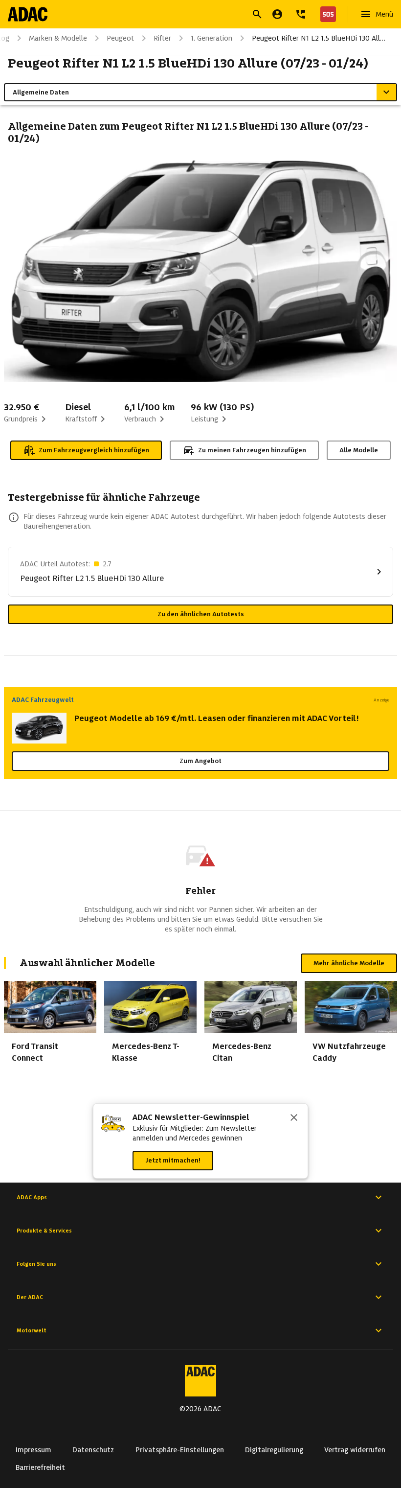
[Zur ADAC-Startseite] (27, 14)
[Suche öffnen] (257, 14)
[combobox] (189, 15)
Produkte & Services (44, 1230)
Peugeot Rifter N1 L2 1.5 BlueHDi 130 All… (318, 38)
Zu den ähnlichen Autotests (200, 614)
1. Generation (211, 38)
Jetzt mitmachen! (172, 1160)
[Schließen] (294, 1118)
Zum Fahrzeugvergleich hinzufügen (94, 450)
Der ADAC (30, 1297)
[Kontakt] (301, 14)
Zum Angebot (200, 761)
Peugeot (120, 38)
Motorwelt (31, 1330)
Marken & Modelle (58, 38)
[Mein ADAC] (277, 14)
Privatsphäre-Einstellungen (179, 1449)
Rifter (162, 38)
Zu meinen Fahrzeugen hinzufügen (252, 450)
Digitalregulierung (274, 1449)
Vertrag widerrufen (354, 1449)
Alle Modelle (358, 450)
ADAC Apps (32, 1197)
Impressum (33, 1449)
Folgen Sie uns (36, 1263)
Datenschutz (93, 1449)
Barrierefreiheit (40, 1467)
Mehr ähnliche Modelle (348, 963)
